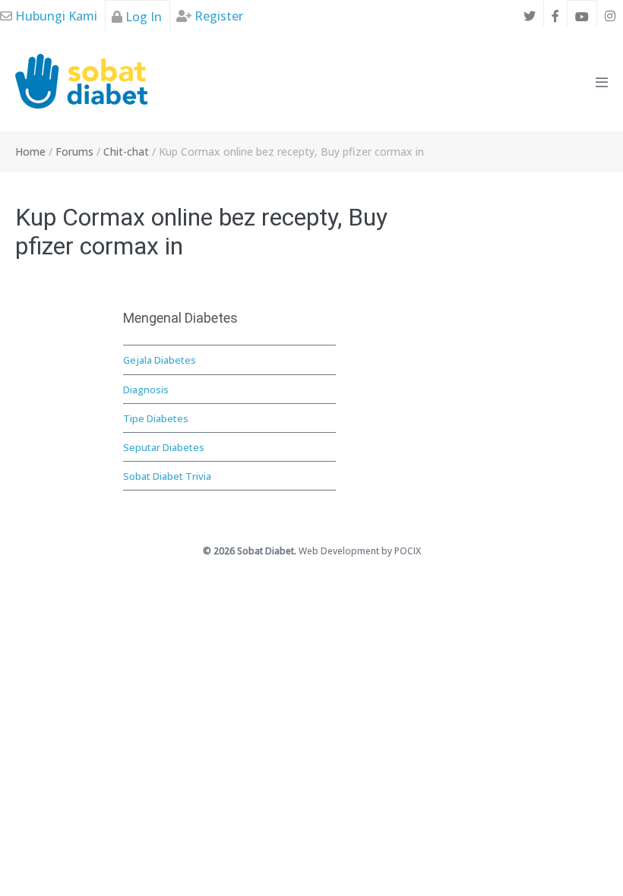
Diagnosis (146, 389)
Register (217, 16)
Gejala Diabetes (159, 360)
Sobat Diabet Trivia (167, 476)
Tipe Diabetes (155, 418)
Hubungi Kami (54, 16)
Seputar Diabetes (163, 447)
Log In (142, 16)
